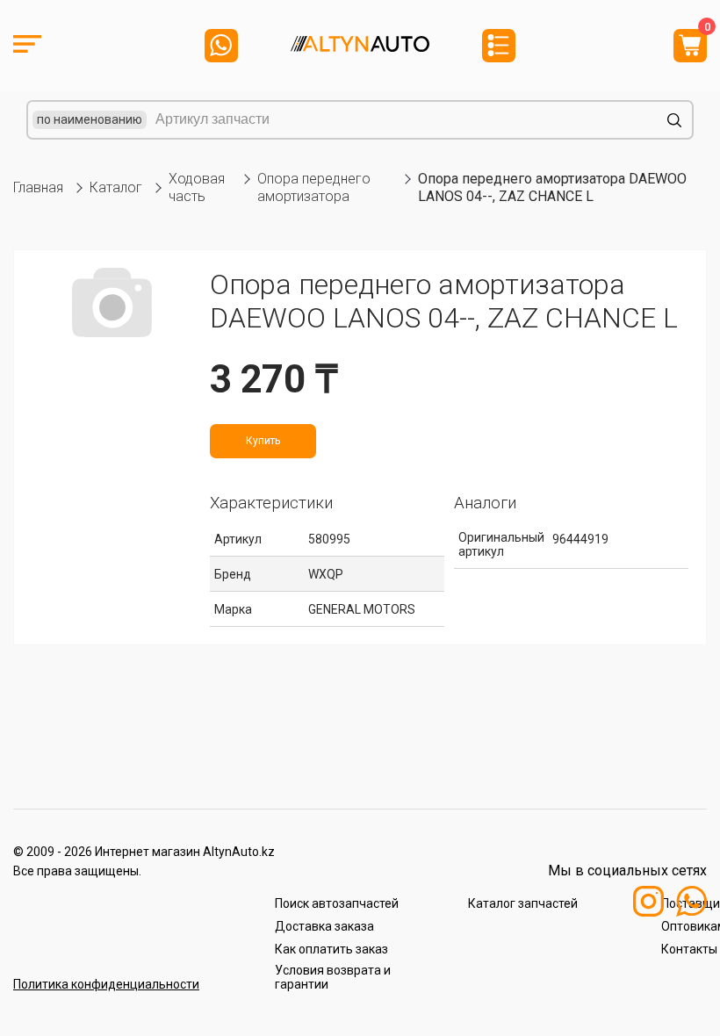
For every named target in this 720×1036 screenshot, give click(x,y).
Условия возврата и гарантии (333, 977)
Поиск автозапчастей (337, 903)
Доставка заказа (324, 926)
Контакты (689, 949)
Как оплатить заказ (331, 949)
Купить (263, 441)
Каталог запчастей (523, 903)
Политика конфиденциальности (106, 984)
